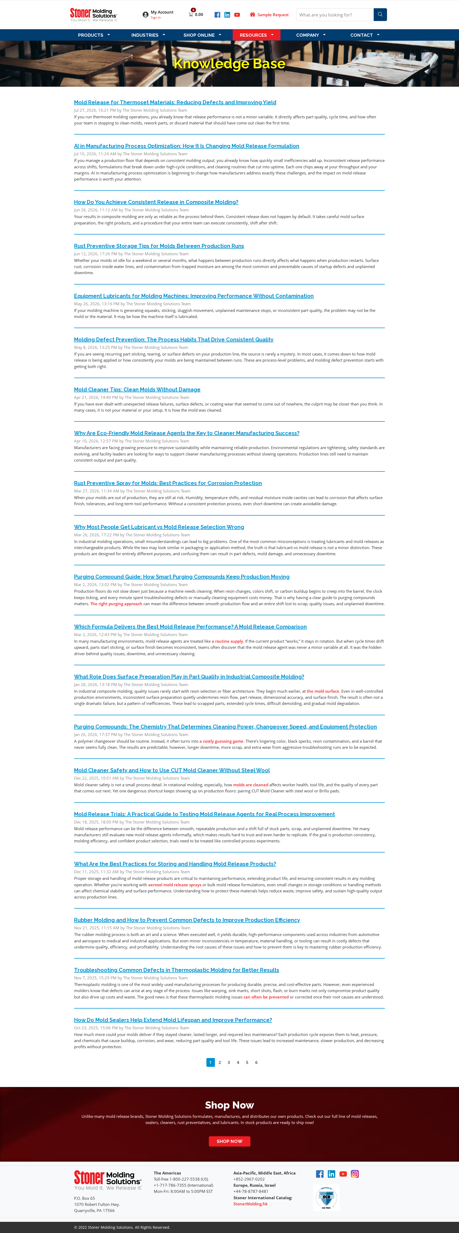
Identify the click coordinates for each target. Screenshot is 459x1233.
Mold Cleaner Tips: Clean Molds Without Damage (137, 389)
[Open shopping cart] (191, 14)
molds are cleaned (250, 784)
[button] (161, 15)
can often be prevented (266, 997)
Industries (145, 35)
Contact (361, 35)
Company (307, 35)
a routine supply (227, 641)
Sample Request (273, 14)
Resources (253, 35)
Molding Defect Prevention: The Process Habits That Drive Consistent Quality (174, 339)
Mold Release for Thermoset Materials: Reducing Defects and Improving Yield (175, 102)
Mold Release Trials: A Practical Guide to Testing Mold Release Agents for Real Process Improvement (204, 814)
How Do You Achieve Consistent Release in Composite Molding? (156, 202)
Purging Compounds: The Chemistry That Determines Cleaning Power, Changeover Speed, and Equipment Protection (225, 727)
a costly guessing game (221, 741)
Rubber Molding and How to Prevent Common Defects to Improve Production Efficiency (187, 920)
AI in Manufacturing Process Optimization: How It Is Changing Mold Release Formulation (186, 146)
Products (90, 35)
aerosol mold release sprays (174, 884)
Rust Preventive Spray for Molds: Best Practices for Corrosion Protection (168, 483)
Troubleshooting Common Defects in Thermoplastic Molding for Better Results (176, 970)
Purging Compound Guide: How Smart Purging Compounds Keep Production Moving (182, 577)
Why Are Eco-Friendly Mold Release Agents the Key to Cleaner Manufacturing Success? (186, 433)
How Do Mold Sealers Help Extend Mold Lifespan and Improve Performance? (173, 1020)
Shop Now (230, 1141)
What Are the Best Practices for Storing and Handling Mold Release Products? (175, 864)
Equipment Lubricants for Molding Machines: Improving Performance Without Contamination (194, 296)
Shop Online (199, 35)
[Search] (380, 14)
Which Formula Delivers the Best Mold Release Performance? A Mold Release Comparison (190, 627)
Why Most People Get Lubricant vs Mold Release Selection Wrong (159, 527)
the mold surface (323, 691)
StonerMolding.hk (250, 1203)
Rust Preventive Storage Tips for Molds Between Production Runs (159, 246)
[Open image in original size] (93, 14)
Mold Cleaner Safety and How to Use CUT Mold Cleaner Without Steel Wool (172, 770)
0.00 (199, 14)
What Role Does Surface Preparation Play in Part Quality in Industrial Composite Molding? (189, 677)
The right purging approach (116, 603)
